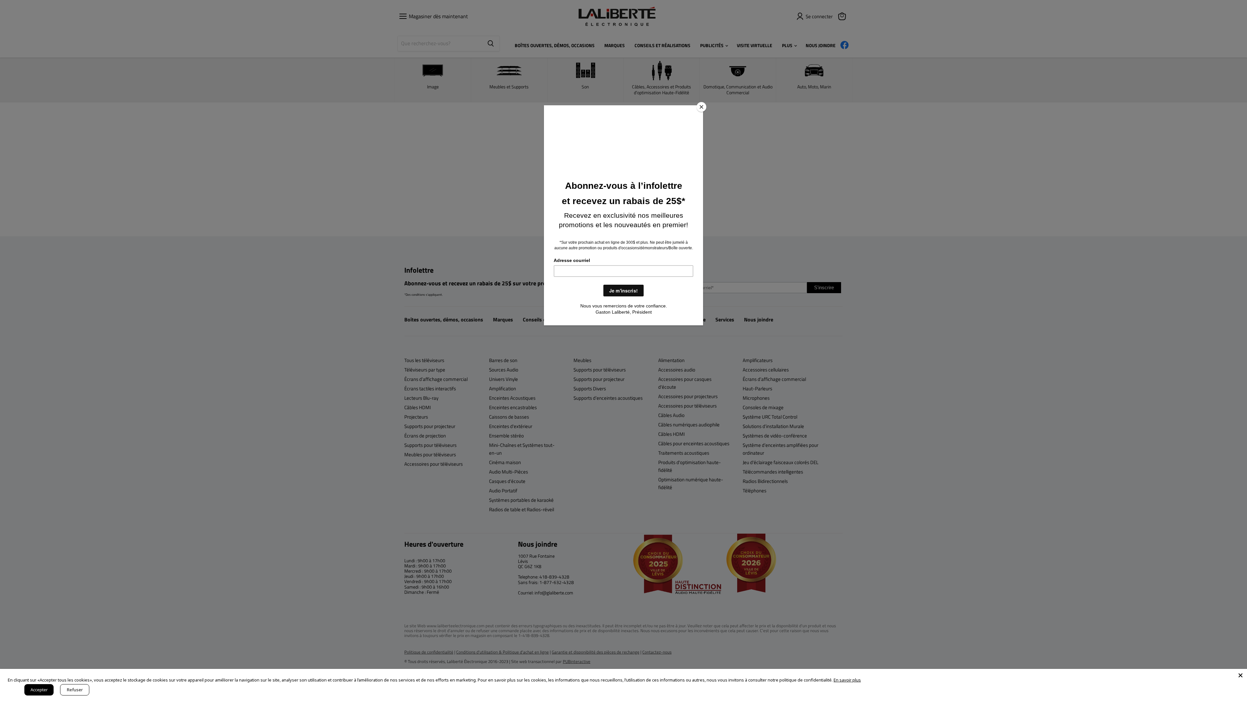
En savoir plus (847, 680)
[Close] (701, 107)
